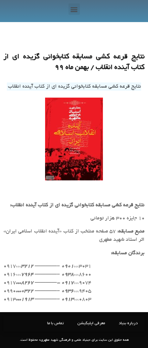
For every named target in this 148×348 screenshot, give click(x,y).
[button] (74, 9)
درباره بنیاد (128, 323)
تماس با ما (55, 323)
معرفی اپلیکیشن (91, 323)
